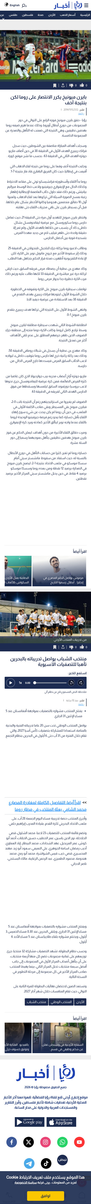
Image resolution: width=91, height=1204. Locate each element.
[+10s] (81, 683)
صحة (40, 14)
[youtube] (79, 1142)
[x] (28, 1142)
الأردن (51, 14)
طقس (13, 14)
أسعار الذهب (67, 14)
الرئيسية (85, 14)
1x (20, 682)
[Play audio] (11, 683)
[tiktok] (46, 1163)
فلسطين (27, 14)
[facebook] (11, 1142)
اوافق (45, 1196)
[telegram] (29, 1163)
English (15, 5)
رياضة (81, 113)
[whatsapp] (62, 1142)
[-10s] (71, 683)
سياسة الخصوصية (26, 1182)
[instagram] (45, 1142)
